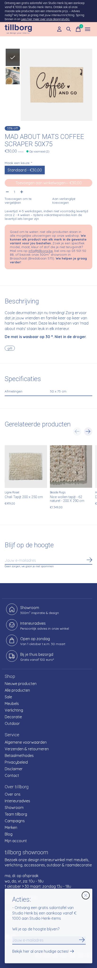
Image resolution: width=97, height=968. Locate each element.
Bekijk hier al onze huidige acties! (40, 951)
